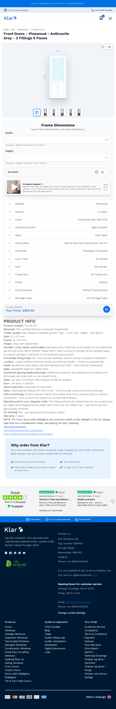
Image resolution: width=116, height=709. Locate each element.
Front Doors (23, 30)
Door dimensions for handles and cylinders (28, 434)
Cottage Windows (15, 634)
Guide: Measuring (55, 637)
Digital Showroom (55, 648)
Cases (48, 634)
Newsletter (51, 644)
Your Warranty (93, 644)
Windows (10, 630)
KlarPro (89, 652)
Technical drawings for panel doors (23, 430)
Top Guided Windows (17, 641)
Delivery (89, 641)
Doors (8, 626)
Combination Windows (18, 648)
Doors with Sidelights (17, 673)
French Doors (13, 670)
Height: (9, 151)
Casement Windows (16, 637)
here (95, 575)
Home (6, 30)
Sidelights (10, 677)
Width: (9, 132)
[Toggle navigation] (109, 18)
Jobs (47, 652)
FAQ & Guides (52, 626)
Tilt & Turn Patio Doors (18, 681)
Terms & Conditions (96, 634)
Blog (47, 630)
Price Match (91, 648)
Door (13, 30)
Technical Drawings (96, 655)
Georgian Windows (15, 644)
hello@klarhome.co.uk (78, 602)
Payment (90, 637)
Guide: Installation (55, 641)
